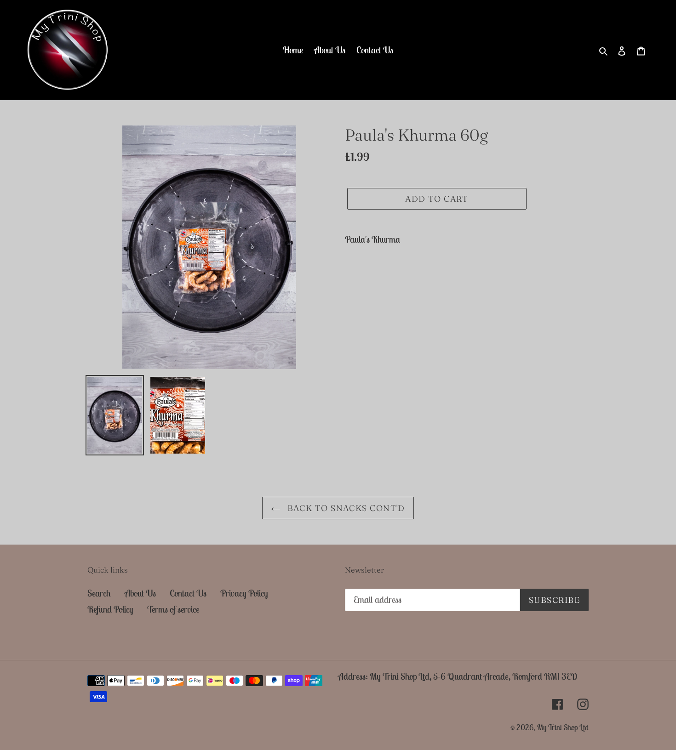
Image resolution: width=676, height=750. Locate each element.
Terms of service (173, 609)
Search (99, 593)
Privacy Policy (244, 593)
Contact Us (188, 593)
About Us (140, 593)
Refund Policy (110, 609)
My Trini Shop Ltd (563, 727)
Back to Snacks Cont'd (345, 508)
